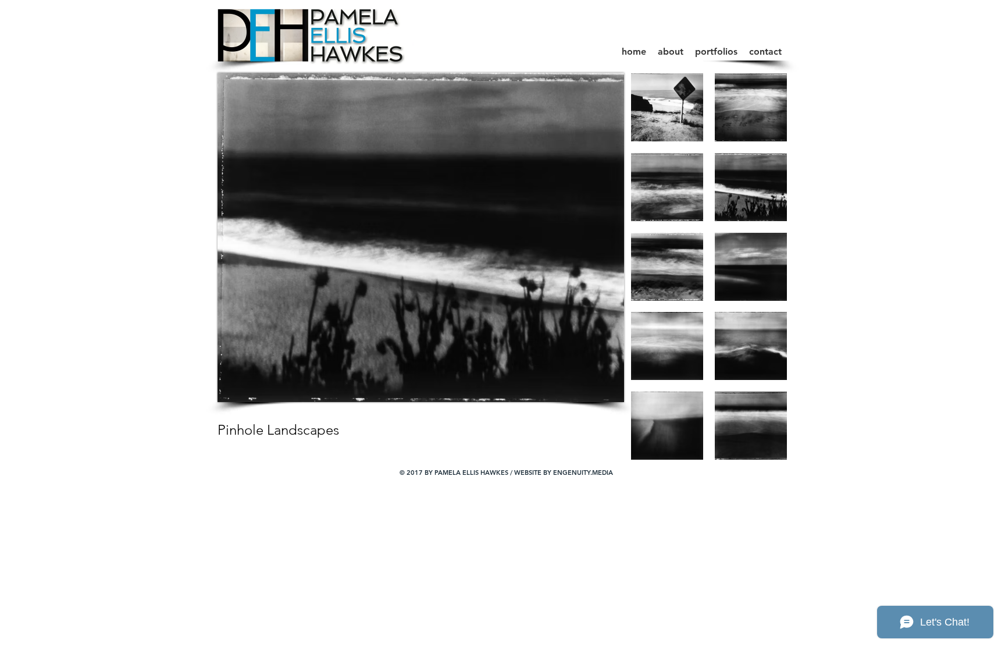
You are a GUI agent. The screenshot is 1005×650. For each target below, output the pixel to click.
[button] (716, 51)
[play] (763, 450)
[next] (762, 277)
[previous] (656, 277)
